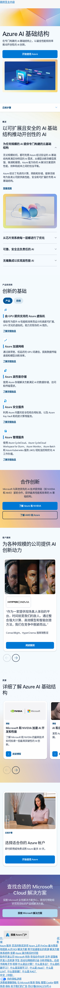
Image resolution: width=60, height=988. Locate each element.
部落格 (54, 956)
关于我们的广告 (19, 986)
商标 (7, 986)
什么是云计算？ (26, 964)
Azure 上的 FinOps (38, 945)
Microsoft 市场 (22, 956)
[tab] (7, 301)
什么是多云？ (42, 964)
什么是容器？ (14, 971)
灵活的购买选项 (20, 945)
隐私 (38, 982)
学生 (17, 960)
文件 (47, 956)
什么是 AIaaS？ (37, 967)
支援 (12, 952)
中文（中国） (7, 975)
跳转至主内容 (7, 2)
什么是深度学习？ (19, 967)
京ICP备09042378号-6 (39, 986)
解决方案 (22, 949)
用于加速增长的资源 (38, 949)
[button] (30, 107)
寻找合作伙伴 (37, 956)
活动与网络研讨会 (29, 960)
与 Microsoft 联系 (26, 982)
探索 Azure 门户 (19, 934)
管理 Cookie (47, 982)
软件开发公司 (7, 956)
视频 (14, 964)
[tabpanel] (30, 384)
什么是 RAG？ (29, 971)
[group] (30, 605)
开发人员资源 (7, 960)
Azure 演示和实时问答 (26, 952)
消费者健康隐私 (8, 982)
